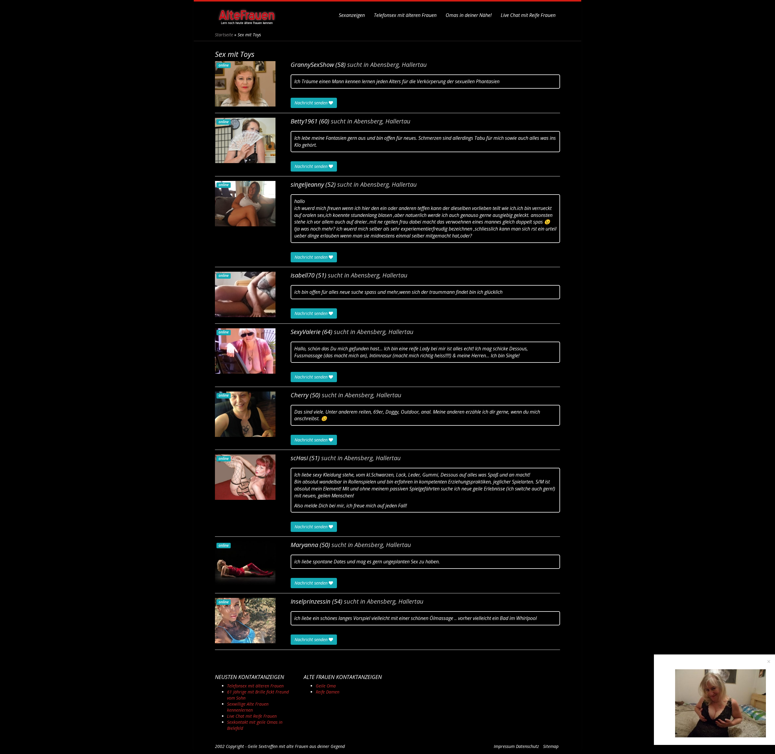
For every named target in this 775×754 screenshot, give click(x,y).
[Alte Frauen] (246, 15)
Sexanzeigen (352, 15)
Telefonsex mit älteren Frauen (405, 15)
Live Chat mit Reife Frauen (528, 15)
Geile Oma (326, 686)
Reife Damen (327, 692)
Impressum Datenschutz (516, 746)
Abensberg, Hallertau (398, 64)
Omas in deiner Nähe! (469, 15)
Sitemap (551, 746)
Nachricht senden (312, 103)
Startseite (224, 35)
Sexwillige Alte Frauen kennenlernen (248, 707)
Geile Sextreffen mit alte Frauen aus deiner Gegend (296, 746)
